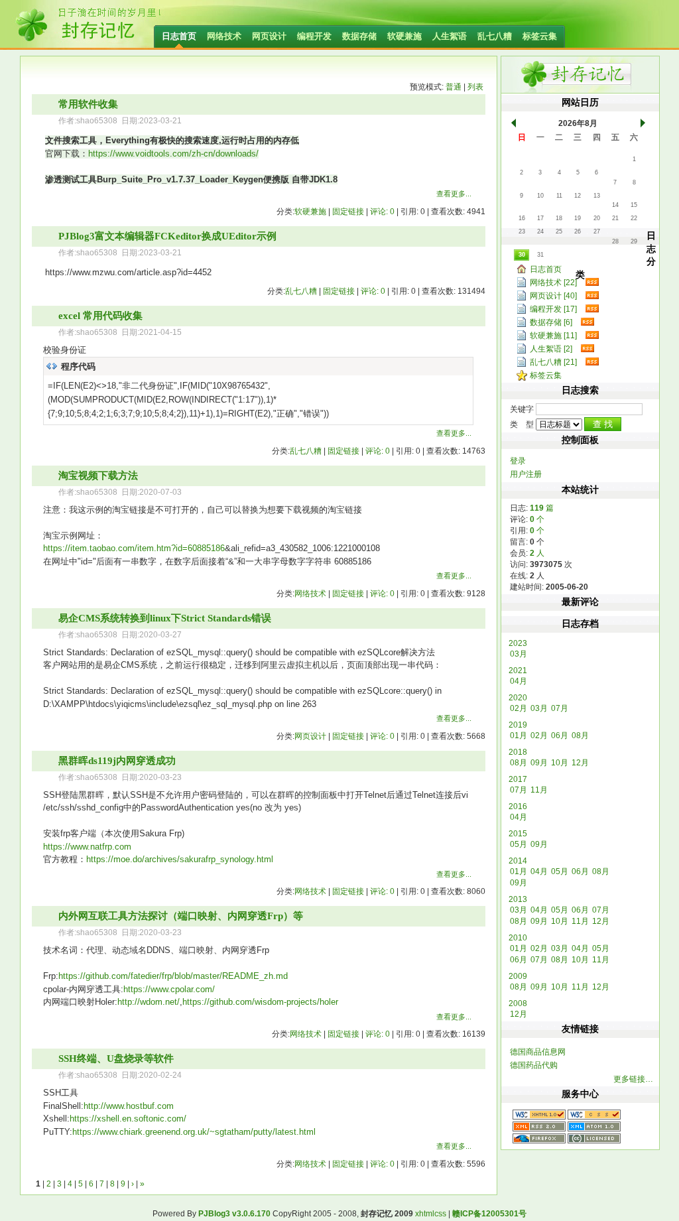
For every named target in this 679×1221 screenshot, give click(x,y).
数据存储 (359, 36)
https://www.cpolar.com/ (169, 989)
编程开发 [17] (553, 309)
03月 (518, 654)
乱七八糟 (494, 36)
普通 (454, 87)
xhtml (424, 1213)
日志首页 (179, 36)
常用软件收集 (88, 104)
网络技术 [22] (553, 282)
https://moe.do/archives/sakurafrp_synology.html (179, 859)
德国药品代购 (534, 1065)
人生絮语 (449, 36)
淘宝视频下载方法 (98, 475)
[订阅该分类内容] (590, 282)
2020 (518, 697)
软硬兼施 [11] (553, 335)
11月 (539, 790)
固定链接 (348, 211)
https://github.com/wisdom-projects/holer (260, 1002)
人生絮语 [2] (551, 348)
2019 (518, 725)
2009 (518, 976)
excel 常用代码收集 (100, 315)
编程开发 (314, 36)
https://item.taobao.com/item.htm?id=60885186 (134, 548)
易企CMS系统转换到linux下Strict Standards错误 (164, 618)
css (440, 1213)
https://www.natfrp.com (87, 847)
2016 (518, 806)
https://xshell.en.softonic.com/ (128, 1119)
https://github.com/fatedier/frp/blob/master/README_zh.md (173, 976)
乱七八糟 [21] (553, 362)
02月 (518, 708)
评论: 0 (382, 211)
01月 (518, 735)
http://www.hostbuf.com (129, 1106)
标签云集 (540, 36)
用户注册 (526, 474)
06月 (559, 735)
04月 (518, 681)
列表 (475, 87)
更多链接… (633, 1079)
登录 (518, 461)
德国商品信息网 (538, 1052)
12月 (580, 762)
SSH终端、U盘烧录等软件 (116, 1058)
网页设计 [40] (553, 295)
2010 (518, 937)
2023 (518, 643)
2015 (518, 833)
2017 (518, 779)
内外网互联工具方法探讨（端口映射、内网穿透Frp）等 (180, 916)
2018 (518, 752)
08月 (580, 735)
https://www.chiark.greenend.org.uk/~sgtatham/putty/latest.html (194, 1132)
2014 (518, 861)
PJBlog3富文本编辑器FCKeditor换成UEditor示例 (167, 236)
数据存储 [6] (551, 322)
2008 (518, 1003)
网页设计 (269, 36)
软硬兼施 (404, 36)
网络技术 (224, 36)
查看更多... (453, 194)
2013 (518, 899)
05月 (518, 844)
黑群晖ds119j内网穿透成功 (117, 760)
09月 (539, 762)
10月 (559, 762)
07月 (559, 708)
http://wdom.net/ (148, 1002)
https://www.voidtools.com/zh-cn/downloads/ (173, 154)
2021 (518, 670)
